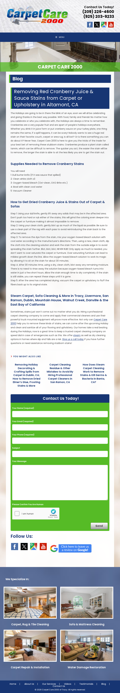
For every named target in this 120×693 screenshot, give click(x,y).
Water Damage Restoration (87, 667)
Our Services (49, 683)
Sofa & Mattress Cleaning (86, 624)
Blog (103, 683)
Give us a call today (73, 339)
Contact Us (59, 686)
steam (76, 335)
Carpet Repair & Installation (30, 667)
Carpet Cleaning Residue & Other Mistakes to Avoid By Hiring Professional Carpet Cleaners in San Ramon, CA (60, 373)
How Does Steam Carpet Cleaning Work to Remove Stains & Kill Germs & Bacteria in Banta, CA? (93, 373)
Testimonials (86, 683)
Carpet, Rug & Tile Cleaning (30, 624)
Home (13, 683)
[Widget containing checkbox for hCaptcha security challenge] (35, 513)
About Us (29, 683)
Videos (67, 683)
